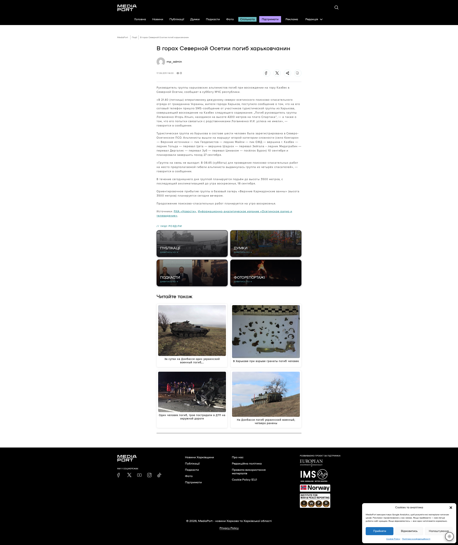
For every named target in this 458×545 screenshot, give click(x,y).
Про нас (237, 457)
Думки (195, 19)
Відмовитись (409, 531)
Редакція (311, 19)
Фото (230, 19)
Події (134, 37)
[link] (119, 475)
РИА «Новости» (185, 211)
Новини (157, 19)
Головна (140, 19)
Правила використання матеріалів (249, 471)
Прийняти (379, 531)
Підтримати (270, 19)
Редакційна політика (247, 463)
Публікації (176, 19)
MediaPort (122, 37)
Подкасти (213, 19)
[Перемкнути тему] (449, 536)
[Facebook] (266, 73)
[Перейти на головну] (127, 7)
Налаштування (439, 531)
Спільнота (247, 19)
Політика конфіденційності (416, 539)
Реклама (292, 19)
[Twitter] (277, 73)
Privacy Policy (229, 528)
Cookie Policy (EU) (244, 479)
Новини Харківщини (199, 457)
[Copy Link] (297, 73)
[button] (451, 507)
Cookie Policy (393, 539)
